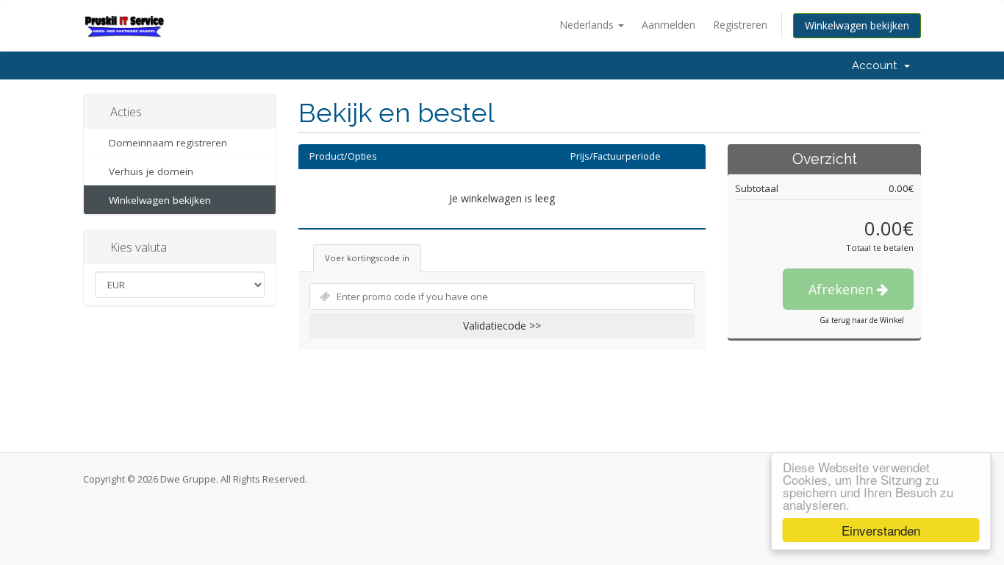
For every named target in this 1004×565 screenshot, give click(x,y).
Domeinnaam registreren (165, 142)
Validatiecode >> (502, 326)
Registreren (740, 25)
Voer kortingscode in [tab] (367, 257)
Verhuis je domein (148, 171)
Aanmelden (668, 25)
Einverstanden (879, 530)
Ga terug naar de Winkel (862, 320)
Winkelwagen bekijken (857, 25)
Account (877, 65)
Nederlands (588, 25)
